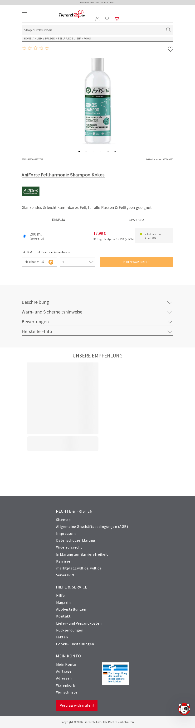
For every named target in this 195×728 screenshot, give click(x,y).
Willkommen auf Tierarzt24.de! (97, 2)
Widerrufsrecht (69, 547)
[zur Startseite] (72, 14)
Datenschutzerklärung (75, 540)
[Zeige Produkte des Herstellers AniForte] (30, 199)
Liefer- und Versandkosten (79, 623)
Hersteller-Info (37, 331)
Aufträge (64, 671)
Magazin (63, 602)
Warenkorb (65, 685)
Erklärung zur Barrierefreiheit (82, 554)
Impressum (66, 533)
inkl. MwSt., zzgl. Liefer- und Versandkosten (46, 252)
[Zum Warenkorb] (116, 18)
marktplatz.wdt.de (72, 568)
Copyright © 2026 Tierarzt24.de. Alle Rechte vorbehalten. (97, 722)
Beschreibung (35, 302)
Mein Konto (66, 664)
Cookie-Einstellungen (75, 643)
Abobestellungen (71, 609)
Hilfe (60, 595)
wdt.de (96, 568)
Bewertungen (35, 321)
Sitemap (63, 519)
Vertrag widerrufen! (77, 705)
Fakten (62, 637)
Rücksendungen (69, 630)
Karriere (63, 561)
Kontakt (63, 616)
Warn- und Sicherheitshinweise (52, 312)
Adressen (64, 678)
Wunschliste (67, 692)
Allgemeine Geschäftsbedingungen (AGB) (92, 526)
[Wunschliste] (107, 18)
